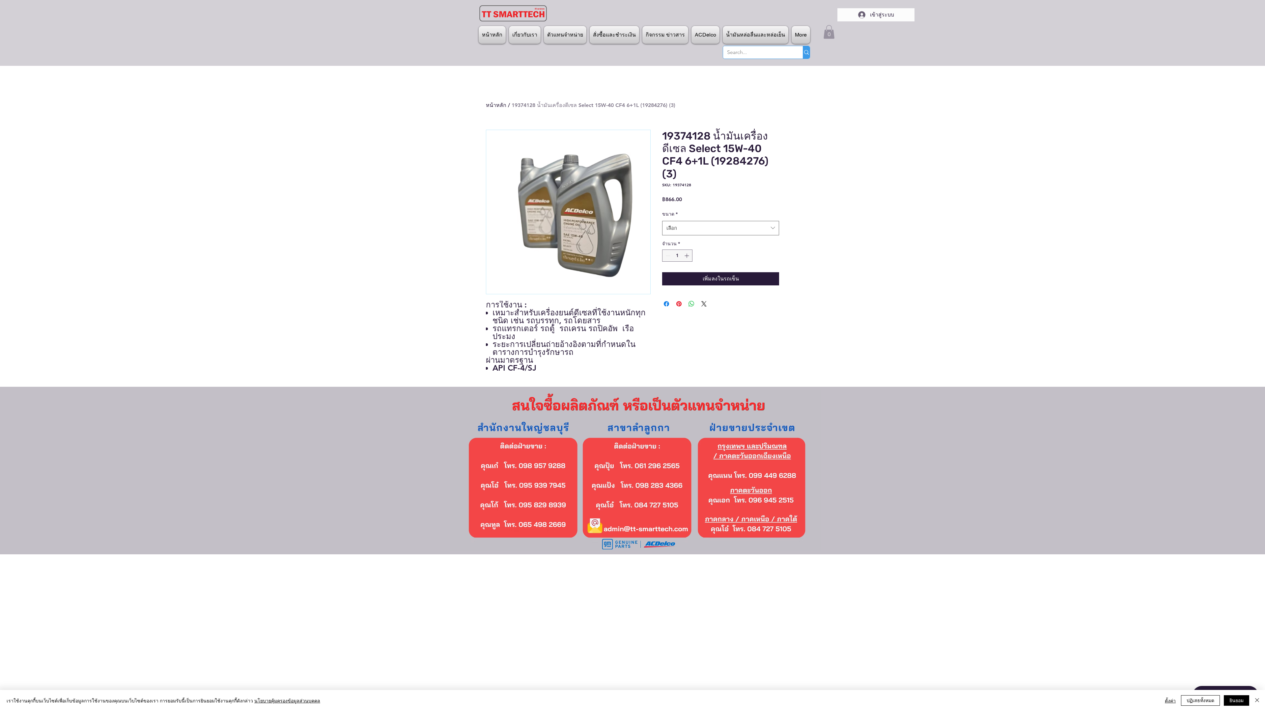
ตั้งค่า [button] (1170, 700)
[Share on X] (704, 304)
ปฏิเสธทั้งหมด (1200, 700)
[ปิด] (1257, 700)
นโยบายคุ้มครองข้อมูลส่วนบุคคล (287, 700)
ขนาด (670, 214)
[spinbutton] (677, 255)
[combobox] (720, 228)
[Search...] (806, 52)
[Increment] (687, 255)
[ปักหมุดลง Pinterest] (679, 304)
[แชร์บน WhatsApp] (691, 304)
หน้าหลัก (496, 105)
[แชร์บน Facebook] (666, 304)
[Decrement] (667, 255)
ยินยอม (1236, 700)
